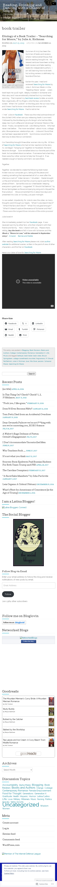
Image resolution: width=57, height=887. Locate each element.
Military (17, 799)
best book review (32, 98)
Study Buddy (9, 709)
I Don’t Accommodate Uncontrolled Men (24, 443)
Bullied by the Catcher (13, 719)
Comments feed (11, 840)
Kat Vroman (9, 704)
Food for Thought (11, 793)
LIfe (47, 353)
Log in (5, 829)
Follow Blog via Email (14, 572)
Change (39, 788)
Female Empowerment (40, 790)
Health (16, 796)
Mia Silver (33, 361)
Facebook (19, 115)
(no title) (6, 389)
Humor (32, 796)
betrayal (20, 356)
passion (41, 361)
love (27, 361)
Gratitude (7, 796)
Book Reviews (35, 350)
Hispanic (24, 796)
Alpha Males (25, 785)
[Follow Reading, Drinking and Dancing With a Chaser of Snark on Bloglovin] (14, 622)
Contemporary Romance (26, 353)
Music (5, 356)
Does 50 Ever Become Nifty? (17, 409)
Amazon (12, 236)
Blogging (25, 350)
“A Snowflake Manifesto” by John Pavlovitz (25, 476)
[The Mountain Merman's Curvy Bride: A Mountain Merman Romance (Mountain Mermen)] (51, 701)
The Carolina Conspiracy (15, 471)
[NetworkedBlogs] (28, 638)
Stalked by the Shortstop (14, 730)
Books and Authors (23, 787)
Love (10, 799)
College (13, 353)
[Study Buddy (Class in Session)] (51, 712)
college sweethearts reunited (24, 358)
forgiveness (40, 358)
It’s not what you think (14, 457)
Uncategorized (20, 805)
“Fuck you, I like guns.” (14, 403)
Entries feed (8, 834)
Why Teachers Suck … (13, 451)
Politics (48, 799)
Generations (28, 793)
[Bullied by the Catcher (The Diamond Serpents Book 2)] (51, 722)
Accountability (10, 784)
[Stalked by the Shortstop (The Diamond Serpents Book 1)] (51, 732)
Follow (8, 594)
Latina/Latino (43, 796)
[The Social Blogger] (28, 542)
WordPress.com (11, 845)
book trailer (28, 356)
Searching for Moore (42, 84)
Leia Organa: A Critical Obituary (19, 485)
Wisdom (44, 806)
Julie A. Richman (18, 361)
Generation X (40, 353)
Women (6, 808)
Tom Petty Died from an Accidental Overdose (26, 415)
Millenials (25, 799)
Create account (10, 823)
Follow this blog (28, 641)
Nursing (40, 799)
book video (37, 356)
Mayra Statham (10, 711)
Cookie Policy (9, 873)
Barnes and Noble (25, 236)
